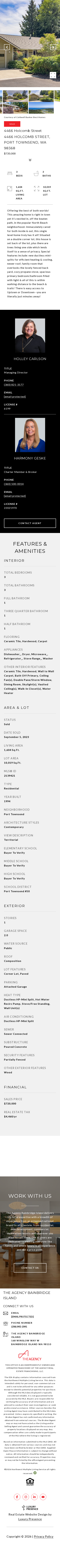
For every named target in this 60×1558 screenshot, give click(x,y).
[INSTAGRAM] (26, 1497)
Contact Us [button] (30, 1267)
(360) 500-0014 (14, 483)
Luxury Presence (30, 1519)
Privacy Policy (43, 1536)
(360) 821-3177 (14, 384)
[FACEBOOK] (17, 1497)
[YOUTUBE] (43, 1497)
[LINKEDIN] (34, 1497)
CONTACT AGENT (30, 523)
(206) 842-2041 (19, 1326)
